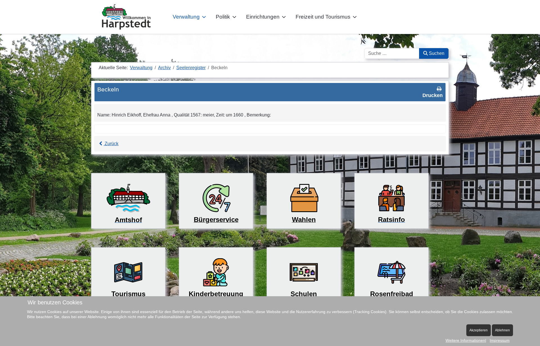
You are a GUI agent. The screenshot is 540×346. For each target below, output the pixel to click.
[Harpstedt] (126, 17)
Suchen (436, 53)
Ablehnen (502, 330)
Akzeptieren (478, 330)
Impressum (500, 340)
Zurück (111, 143)
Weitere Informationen (465, 340)
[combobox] (391, 53)
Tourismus (128, 294)
